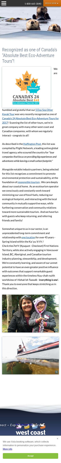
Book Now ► (52, 3)
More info (7, 449)
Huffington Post (32, 143)
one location (28, 237)
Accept (30, 456)
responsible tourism (29, 182)
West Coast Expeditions (24, 424)
